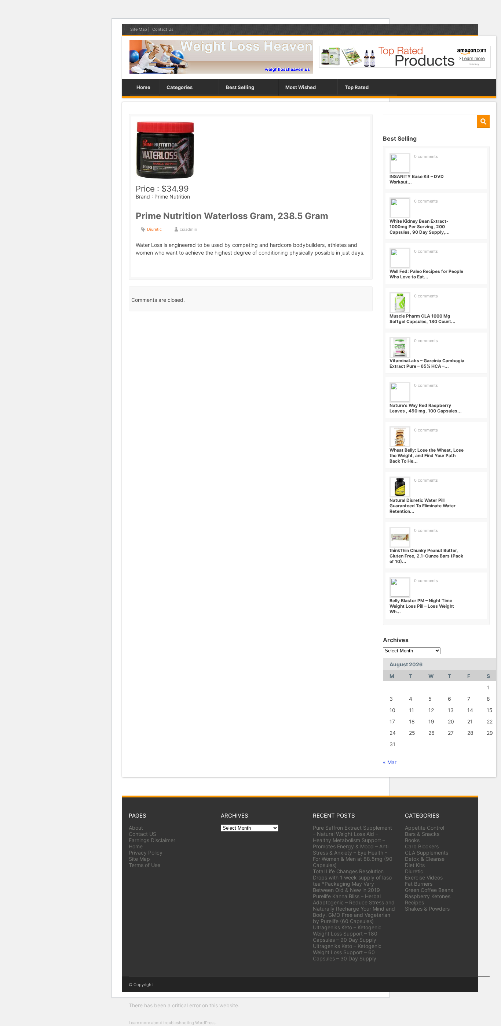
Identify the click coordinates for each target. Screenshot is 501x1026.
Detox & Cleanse (425, 859)
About (136, 828)
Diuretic (154, 229)
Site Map (138, 29)
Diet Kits (415, 865)
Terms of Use (144, 865)
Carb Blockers (422, 846)
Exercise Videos (424, 877)
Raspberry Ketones (427, 896)
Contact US (142, 834)
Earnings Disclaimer (152, 840)
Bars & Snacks (422, 834)
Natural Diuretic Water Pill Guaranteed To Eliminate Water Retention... (423, 505)
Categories (180, 87)
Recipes (414, 902)
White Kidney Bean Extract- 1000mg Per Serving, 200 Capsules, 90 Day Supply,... (420, 226)
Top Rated (357, 87)
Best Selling (240, 87)
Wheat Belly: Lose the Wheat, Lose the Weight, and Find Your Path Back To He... (427, 455)
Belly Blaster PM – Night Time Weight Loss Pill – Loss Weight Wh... (422, 606)
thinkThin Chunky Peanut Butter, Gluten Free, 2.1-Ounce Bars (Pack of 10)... (426, 556)
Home (143, 87)
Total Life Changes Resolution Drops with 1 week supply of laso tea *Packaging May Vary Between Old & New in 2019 (352, 880)
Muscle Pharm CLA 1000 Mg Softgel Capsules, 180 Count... (423, 318)
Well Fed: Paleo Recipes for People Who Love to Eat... (426, 273)
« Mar (389, 762)
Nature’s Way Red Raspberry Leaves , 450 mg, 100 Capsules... (426, 408)
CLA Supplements (426, 852)
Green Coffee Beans (429, 890)
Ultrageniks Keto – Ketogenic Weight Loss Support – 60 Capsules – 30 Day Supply (347, 952)
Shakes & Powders (427, 908)
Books (412, 840)
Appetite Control (424, 828)
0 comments (426, 156)
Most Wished (300, 87)
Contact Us (162, 29)
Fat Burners (418, 884)
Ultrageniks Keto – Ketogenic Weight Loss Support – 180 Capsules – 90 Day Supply (347, 933)
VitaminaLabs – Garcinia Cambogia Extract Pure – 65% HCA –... (427, 363)
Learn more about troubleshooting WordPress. (173, 1022)
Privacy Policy (145, 852)
